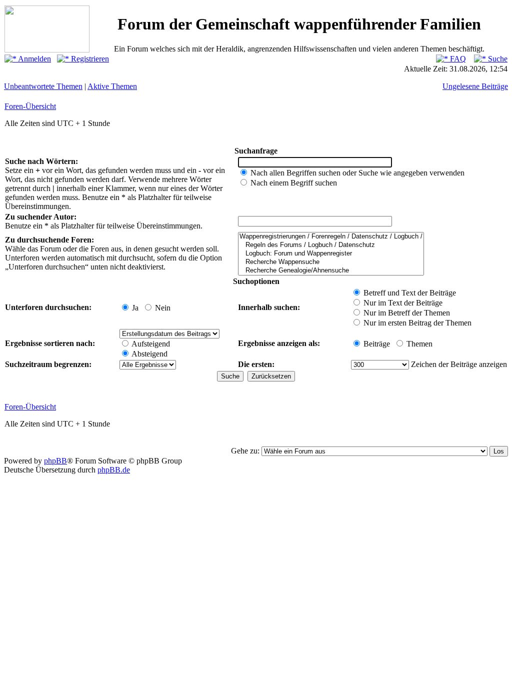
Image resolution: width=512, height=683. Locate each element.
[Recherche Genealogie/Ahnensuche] (331, 270)
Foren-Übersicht (30, 106)
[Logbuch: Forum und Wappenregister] (331, 254)
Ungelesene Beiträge (475, 86)
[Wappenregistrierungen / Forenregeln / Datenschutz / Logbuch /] (331, 236)
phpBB (55, 460)
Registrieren (89, 58)
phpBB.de (114, 470)
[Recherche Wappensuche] (331, 262)
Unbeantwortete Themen (43, 86)
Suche (497, 58)
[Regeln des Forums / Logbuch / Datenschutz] (331, 245)
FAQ (457, 58)
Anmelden (33, 58)
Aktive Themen (112, 86)
